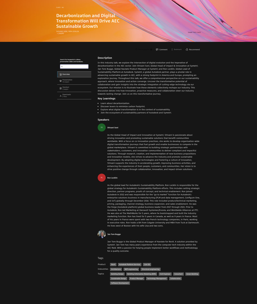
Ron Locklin (73, 31)
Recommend (194, 49)
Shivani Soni (62, 31)
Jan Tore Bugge (114, 234)
